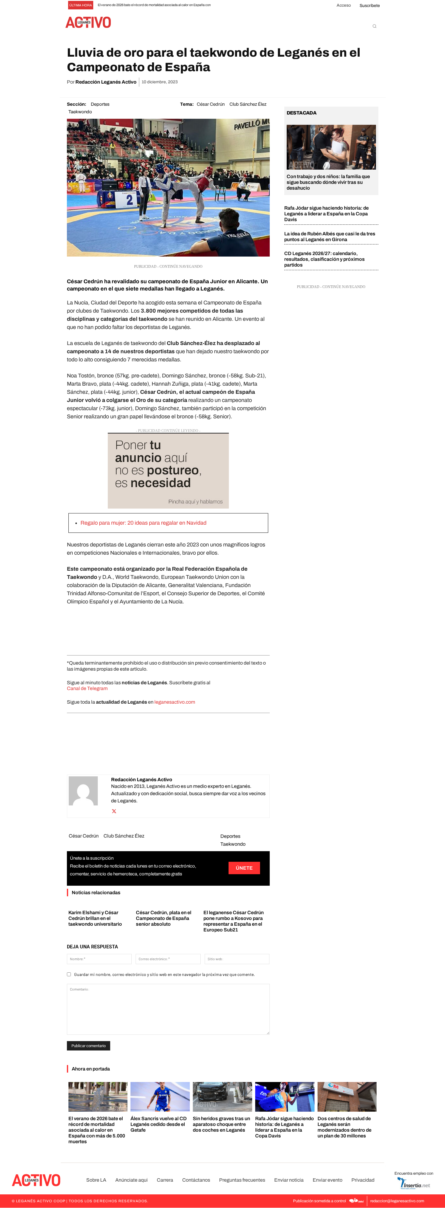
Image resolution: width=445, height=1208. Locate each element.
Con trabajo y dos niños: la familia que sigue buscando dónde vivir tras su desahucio (328, 182)
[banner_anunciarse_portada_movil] (168, 471)
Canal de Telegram (87, 688)
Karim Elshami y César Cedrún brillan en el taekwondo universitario (95, 918)
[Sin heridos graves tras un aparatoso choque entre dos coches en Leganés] (222, 1097)
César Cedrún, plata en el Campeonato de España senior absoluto (163, 918)
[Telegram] (358, 82)
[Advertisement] (168, 629)
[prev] (221, 5)
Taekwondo (80, 111)
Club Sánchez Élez (247, 104)
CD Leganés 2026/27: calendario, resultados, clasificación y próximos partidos (324, 259)
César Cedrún (211, 104)
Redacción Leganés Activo (106, 82)
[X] (316, 82)
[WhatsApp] (330, 82)
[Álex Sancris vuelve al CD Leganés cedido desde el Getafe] (160, 1097)
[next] (231, 5)
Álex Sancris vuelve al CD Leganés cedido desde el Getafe (158, 1124)
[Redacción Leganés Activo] (90, 796)
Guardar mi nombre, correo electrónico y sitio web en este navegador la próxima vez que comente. (164, 974)
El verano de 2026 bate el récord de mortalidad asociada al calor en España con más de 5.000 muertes (96, 1130)
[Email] (344, 82)
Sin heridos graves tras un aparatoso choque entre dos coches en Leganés (221, 1124)
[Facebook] (302, 82)
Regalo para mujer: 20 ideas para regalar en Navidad (143, 523)
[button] (374, 26)
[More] (372, 82)
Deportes (100, 104)
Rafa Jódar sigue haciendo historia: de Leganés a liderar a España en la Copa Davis (326, 213)
